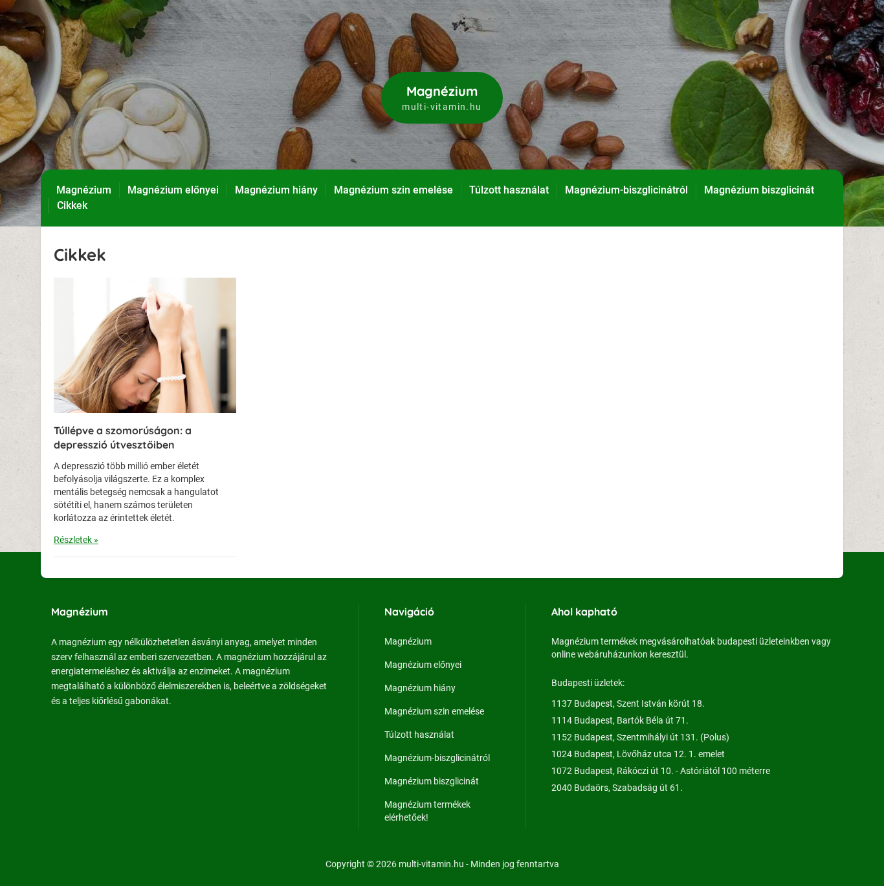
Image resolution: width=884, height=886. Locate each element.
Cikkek (72, 205)
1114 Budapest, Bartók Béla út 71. (620, 720)
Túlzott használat (509, 190)
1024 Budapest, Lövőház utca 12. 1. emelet (638, 754)
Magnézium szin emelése (393, 190)
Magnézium (83, 190)
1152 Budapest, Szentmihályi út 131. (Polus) (640, 737)
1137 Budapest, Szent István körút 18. (628, 703)
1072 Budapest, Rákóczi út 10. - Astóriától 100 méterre (660, 771)
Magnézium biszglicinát (759, 190)
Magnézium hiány (276, 190)
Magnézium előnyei (173, 190)
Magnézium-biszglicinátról (626, 190)
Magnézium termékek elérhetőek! (427, 811)
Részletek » (76, 540)
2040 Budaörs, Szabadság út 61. (617, 787)
